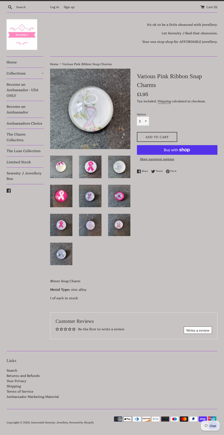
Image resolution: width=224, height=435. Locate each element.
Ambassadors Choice (24, 123)
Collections (25, 73)
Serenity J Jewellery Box (24, 176)
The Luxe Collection (23, 150)
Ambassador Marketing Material (33, 396)
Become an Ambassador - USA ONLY (22, 90)
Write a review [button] (198, 330)
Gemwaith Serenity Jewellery (49, 422)
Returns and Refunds (23, 375)
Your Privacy (16, 380)
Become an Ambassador (17, 109)
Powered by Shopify (81, 422)
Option (141, 114)
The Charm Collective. (16, 137)
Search (12, 370)
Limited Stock (19, 161)
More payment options (157, 159)
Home (12, 61)
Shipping (164, 101)
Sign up (69, 7)
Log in (54, 7)
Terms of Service (20, 391)
